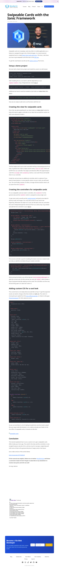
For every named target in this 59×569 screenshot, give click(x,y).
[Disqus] (29, 483)
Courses (24, 6)
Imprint (33, 559)
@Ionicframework (14, 298)
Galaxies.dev (18, 556)
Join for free (39, 1)
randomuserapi (31, 198)
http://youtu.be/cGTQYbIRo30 (17, 455)
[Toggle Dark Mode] (42, 7)
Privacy (25, 559)
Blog (29, 6)
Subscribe (49, 545)
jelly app (36, 57)
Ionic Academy (38, 556)
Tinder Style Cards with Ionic (29, 55)
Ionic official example (32, 296)
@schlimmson (40, 458)
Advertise (47, 556)
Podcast (34, 6)
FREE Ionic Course (49, 6)
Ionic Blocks (28, 556)
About (38, 6)
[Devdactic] (11, 6)
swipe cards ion (34, 61)
